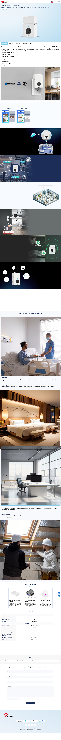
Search (49, 1)
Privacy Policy (38, 729)
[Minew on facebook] (29, 725)
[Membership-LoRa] (26, 721)
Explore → (30, 586)
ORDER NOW (4, 9)
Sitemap (28, 729)
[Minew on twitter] (32, 725)
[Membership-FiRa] (34, 721)
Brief (31, 43)
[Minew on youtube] (35, 725)
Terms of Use (33, 729)
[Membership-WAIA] (42, 721)
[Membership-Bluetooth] (19, 721)
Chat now (59, 593)
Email (59, 596)
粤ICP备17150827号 (23, 729)
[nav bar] (58, 2)
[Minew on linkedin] (26, 725)
